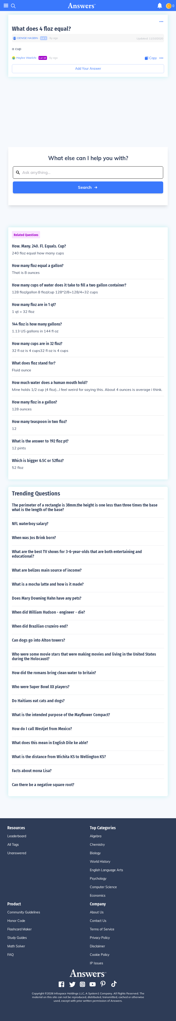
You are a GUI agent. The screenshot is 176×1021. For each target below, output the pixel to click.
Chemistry (97, 845)
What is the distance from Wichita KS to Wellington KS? (59, 756)
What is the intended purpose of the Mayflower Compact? (61, 714)
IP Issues (96, 963)
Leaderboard (16, 836)
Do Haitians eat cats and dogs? (38, 700)
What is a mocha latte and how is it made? (48, 584)
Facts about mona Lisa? (32, 770)
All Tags (13, 845)
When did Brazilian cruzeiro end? (40, 626)
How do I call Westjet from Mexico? (42, 728)
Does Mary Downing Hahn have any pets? (46, 598)
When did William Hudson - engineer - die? (48, 612)
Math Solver (16, 946)
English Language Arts (106, 870)
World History (100, 862)
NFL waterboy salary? (30, 523)
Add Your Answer (88, 69)
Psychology (98, 878)
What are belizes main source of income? (47, 570)
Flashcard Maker (19, 929)
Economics (97, 895)
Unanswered (16, 853)
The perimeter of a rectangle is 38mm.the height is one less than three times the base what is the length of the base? (84, 507)
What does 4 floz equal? (41, 28)
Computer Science (103, 887)
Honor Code (16, 921)
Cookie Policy (99, 955)
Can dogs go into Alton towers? (38, 640)
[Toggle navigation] (6, 5)
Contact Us (98, 921)
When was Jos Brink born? (34, 537)
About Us (97, 912)
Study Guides (17, 938)
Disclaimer (97, 946)
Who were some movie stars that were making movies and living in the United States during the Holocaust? (84, 656)
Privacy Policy (100, 938)
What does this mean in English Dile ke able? (50, 742)
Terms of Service (102, 929)
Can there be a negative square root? (43, 784)
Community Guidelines (23, 912)
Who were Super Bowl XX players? (40, 686)
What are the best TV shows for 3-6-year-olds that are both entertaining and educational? (77, 554)
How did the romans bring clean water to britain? (54, 672)
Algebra (95, 836)
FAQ (10, 955)
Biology (95, 853)
